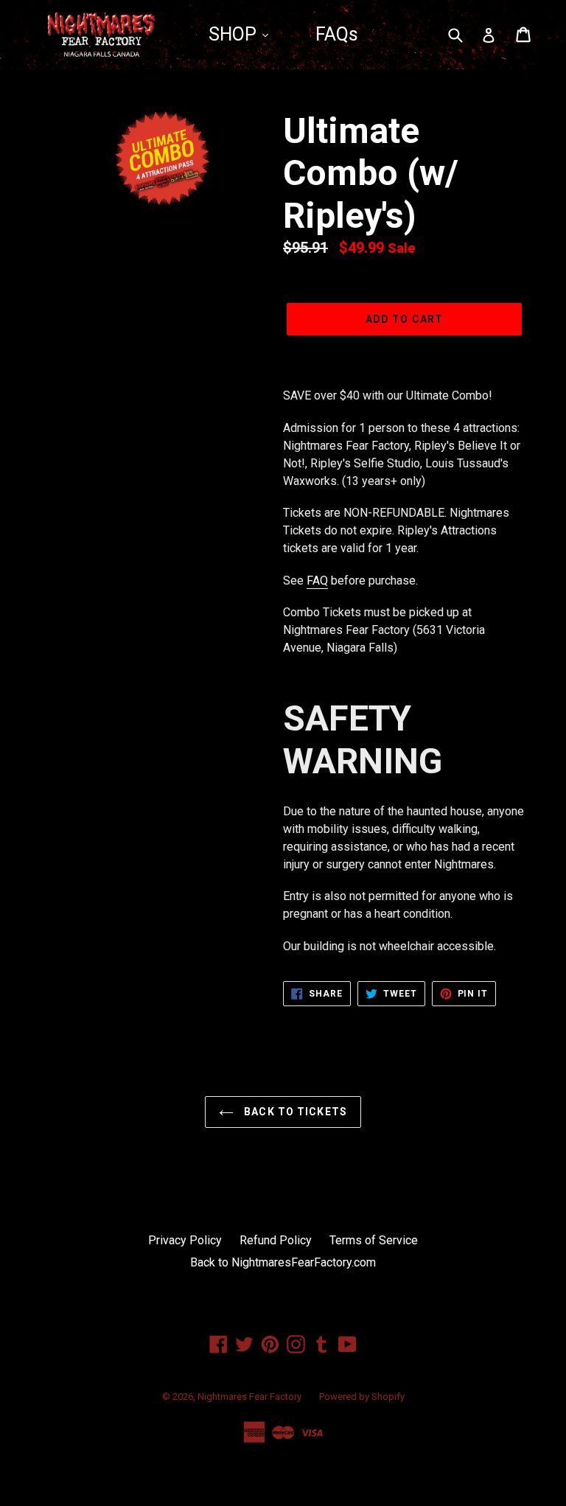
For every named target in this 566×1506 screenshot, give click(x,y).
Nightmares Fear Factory (249, 1396)
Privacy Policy (185, 1240)
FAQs (336, 34)
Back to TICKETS (294, 1112)
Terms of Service (373, 1240)
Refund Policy (276, 1240)
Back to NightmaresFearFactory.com (283, 1262)
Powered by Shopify (362, 1396)
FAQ (317, 581)
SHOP (235, 34)
